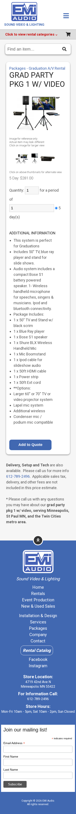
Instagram (38, 665)
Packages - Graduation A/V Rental (37, 68)
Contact (38, 640)
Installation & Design (38, 615)
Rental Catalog (37, 650)
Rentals (38, 593)
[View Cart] (68, 35)
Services (38, 622)
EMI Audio (48, 800)
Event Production (38, 599)
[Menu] (66, 16)
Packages (38, 628)
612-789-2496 (18, 476)
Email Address (14, 743)
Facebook (38, 659)
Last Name (10, 769)
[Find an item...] (64, 49)
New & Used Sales (38, 606)
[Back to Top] (38, 540)
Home (38, 587)
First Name (10, 756)
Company (38, 634)
